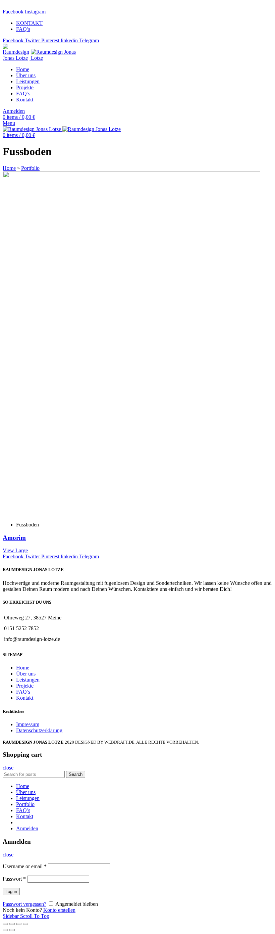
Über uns (26, 673)
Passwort (14, 879)
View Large (15, 550)
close (8, 767)
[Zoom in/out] (25, 924)
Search (75, 774)
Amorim (14, 537)
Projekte (25, 686)
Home (9, 168)
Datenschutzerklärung (39, 730)
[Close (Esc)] (5, 924)
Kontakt (24, 698)
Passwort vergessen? (24, 904)
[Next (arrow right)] (12, 930)
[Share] (12, 924)
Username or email (25, 866)
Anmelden (27, 828)
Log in (11, 891)
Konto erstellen (59, 910)
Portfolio (30, 168)
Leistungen (28, 680)
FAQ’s (23, 692)
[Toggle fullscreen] (18, 924)
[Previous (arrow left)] (5, 930)
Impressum (27, 724)
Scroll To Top (34, 916)
